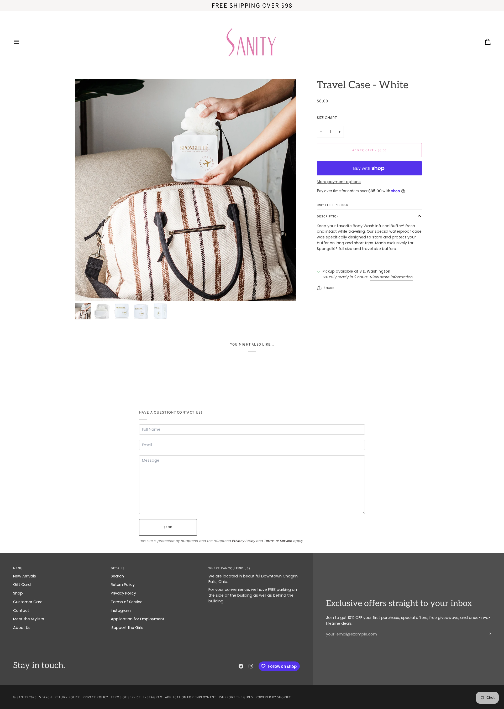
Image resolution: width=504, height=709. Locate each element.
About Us (21, 627)
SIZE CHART (327, 117)
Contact (21, 610)
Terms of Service (278, 540)
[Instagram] (251, 666)
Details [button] (118, 568)
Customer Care (28, 601)
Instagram (121, 610)
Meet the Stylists (28, 619)
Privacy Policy (243, 540)
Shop (18, 593)
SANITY (22, 697)
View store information (391, 277)
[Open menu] (21, 42)
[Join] (486, 633)
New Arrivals (24, 576)
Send (168, 527)
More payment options (339, 181)
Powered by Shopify (273, 697)
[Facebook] (241, 666)
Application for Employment (137, 619)
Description (328, 216)
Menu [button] (18, 568)
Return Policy (123, 584)
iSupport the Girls (127, 627)
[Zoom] (185, 190)
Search (117, 576)
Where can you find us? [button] (229, 568)
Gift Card (22, 584)
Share (329, 287)
